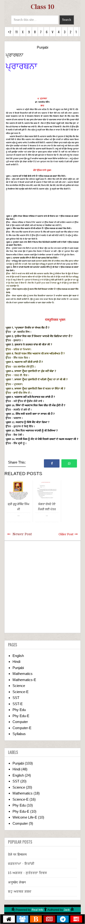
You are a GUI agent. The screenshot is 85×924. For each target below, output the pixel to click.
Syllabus (19, 734)
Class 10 (42, 7)
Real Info (37, 909)
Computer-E (22, 728)
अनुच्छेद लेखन (17, 882)
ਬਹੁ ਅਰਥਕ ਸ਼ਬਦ (19, 891)
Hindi (16, 662)
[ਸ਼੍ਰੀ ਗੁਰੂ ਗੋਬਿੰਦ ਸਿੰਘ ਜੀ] (18, 490)
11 (16, 31)
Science (19, 686)
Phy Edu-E (21, 716)
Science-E (21, 692)
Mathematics (23, 674)
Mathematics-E (24, 680)
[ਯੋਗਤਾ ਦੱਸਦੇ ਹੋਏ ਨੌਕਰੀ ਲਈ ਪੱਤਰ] (47, 490)
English (18, 656)
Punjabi (42, 47)
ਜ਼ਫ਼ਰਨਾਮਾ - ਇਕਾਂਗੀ (21, 863)
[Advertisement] (42, 586)
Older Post (66, 534)
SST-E (18, 704)
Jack (67, 909)
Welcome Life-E (25, 817)
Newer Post (22, 534)
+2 (9, 31)
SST (16, 698)
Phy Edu (19, 710)
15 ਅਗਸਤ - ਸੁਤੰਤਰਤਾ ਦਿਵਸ (27, 873)
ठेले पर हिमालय (17, 854)
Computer (20, 722)
